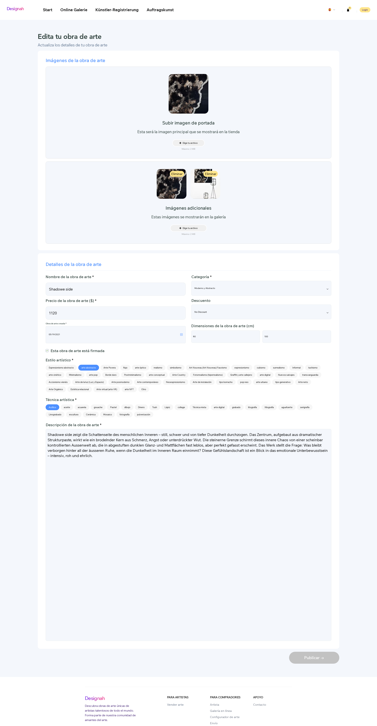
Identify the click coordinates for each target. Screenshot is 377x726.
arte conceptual (157, 374)
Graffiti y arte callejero (241, 374)
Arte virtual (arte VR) (106, 389)
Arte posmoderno (120, 382)
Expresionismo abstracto (61, 367)
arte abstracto (88, 367)
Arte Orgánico (56, 389)
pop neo (244, 382)
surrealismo (279, 367)
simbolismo (175, 367)
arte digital (265, 374)
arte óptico (140, 367)
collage (181, 407)
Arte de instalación (202, 382)
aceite (67, 407)
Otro (143, 389)
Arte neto (303, 382)
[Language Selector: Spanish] (331, 10)
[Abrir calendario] (181, 334)
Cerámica (91, 414)
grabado (236, 407)
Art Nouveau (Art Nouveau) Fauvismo (208, 367)
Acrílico (52, 407)
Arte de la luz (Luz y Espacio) (89, 382)
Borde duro (110, 374)
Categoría (200, 277)
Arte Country (178, 374)
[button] (348, 10)
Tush (154, 407)
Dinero (141, 407)
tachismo (313, 367)
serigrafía (304, 407)
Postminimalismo (132, 374)
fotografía (124, 414)
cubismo (261, 367)
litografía (252, 407)
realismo (158, 367)
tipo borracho (226, 382)
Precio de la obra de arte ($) (70, 300)
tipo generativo (283, 382)
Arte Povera (110, 367)
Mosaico (107, 414)
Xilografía (269, 407)
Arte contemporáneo (147, 382)
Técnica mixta (199, 407)
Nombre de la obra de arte (68, 277)
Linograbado (55, 414)
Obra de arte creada (57, 323)
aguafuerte (286, 407)
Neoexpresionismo (175, 382)
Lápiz (167, 407)
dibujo (127, 407)
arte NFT (129, 389)
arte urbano (262, 382)
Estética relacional (80, 389)
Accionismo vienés (58, 382)
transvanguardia (310, 374)
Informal (296, 367)
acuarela (82, 407)
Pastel (113, 407)
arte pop (93, 374)
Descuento (200, 300)
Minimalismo (75, 374)
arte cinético (55, 374)
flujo (125, 367)
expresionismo (241, 367)
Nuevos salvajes (286, 374)
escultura (73, 414)
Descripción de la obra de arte (72, 425)
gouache (98, 407)
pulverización (143, 414)
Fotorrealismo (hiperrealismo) (208, 374)
